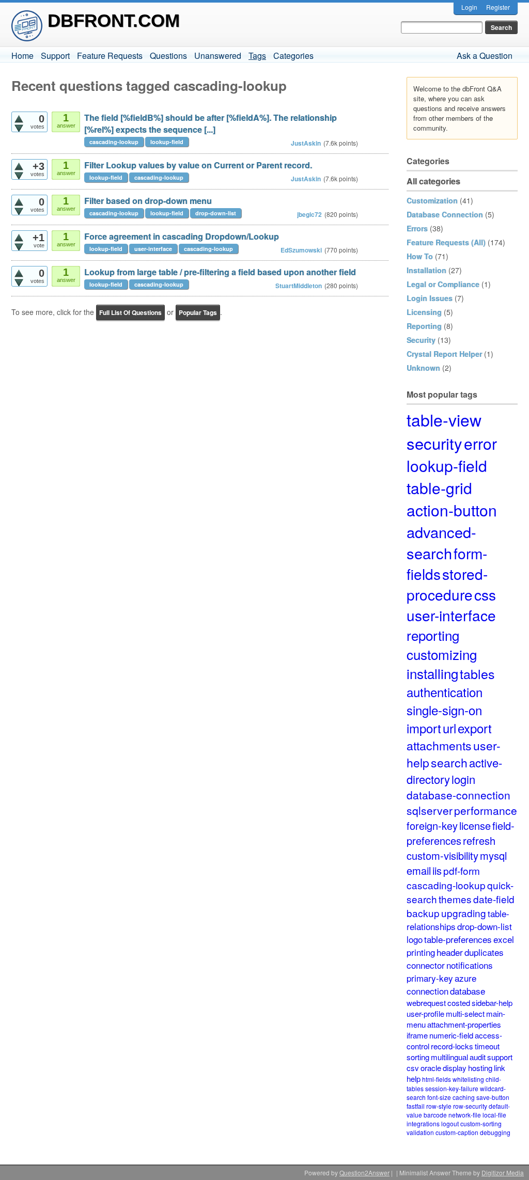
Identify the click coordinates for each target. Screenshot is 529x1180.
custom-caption (456, 1132)
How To (420, 256)
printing (421, 952)
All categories (433, 181)
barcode (435, 1114)
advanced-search (441, 542)
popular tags (198, 312)
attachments (439, 745)
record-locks (452, 1046)
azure (465, 977)
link (499, 1067)
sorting (418, 1056)
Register (498, 7)
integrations (423, 1123)
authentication (445, 692)
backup (423, 913)
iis (437, 870)
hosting (480, 1067)
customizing (442, 654)
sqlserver (430, 810)
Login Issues (430, 298)
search (449, 762)
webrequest (426, 1002)
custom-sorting (481, 1123)
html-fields (436, 1079)
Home (22, 55)
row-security (470, 1106)
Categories (293, 55)
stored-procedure (447, 584)
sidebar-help (492, 1002)
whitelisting (468, 1079)
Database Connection (445, 214)
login (463, 779)
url (449, 728)
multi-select (465, 1013)
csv (413, 1067)
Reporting (424, 326)
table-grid (439, 488)
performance (485, 810)
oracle (431, 1067)
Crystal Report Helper (444, 354)
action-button (452, 510)
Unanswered (217, 55)
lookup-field (166, 142)
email (419, 870)
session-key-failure (451, 1088)
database (467, 990)
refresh (479, 840)
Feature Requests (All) (446, 242)
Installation (426, 270)
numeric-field (451, 1035)
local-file (494, 1114)
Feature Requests (110, 55)
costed (458, 1002)
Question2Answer (364, 1172)
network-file (464, 1114)
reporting (433, 634)
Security (421, 340)
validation (420, 1132)
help (414, 1078)
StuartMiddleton (298, 285)
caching (464, 1097)
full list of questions (130, 312)
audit (478, 1056)
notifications (469, 964)
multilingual (449, 1056)
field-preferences (461, 833)
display (454, 1067)
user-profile (425, 1013)
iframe (417, 1035)
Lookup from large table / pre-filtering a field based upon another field (220, 272)
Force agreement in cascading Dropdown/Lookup (181, 236)
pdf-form (461, 870)
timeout (487, 1046)
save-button (492, 1097)
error (480, 443)
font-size (439, 1097)
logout (450, 1123)
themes (455, 899)
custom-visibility (442, 855)
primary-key (430, 977)
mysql (493, 855)
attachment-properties (464, 1024)
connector (426, 964)
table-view (444, 419)
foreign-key (432, 825)
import (424, 728)
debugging (495, 1132)
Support (55, 55)
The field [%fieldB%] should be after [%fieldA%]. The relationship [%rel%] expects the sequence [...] (210, 123)
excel (503, 939)
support (499, 1056)
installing (432, 673)
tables (477, 673)
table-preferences (458, 939)
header (450, 952)
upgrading (463, 913)
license (475, 825)
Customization (432, 200)
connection (427, 990)
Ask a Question (484, 55)
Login (469, 7)
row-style (439, 1106)
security (434, 442)
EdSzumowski (301, 250)
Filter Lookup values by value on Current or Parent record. (198, 165)
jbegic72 (309, 214)
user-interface (153, 249)
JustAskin (306, 143)
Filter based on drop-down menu (148, 201)
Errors (417, 228)
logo (415, 939)
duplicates (484, 952)
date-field (494, 899)
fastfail (416, 1106)
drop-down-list (215, 213)
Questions (168, 55)
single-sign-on (444, 710)
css (485, 594)
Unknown (423, 368)
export (475, 728)
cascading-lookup (113, 142)
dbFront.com (114, 20)
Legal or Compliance (443, 284)
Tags (257, 55)
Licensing (424, 312)
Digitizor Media (502, 1172)
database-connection (458, 795)
